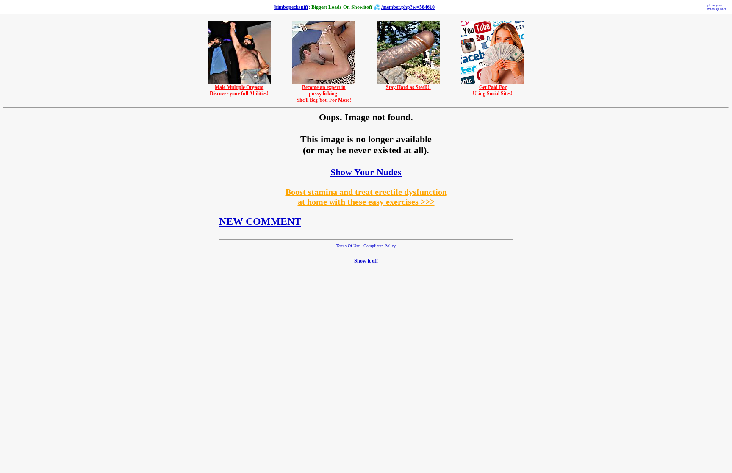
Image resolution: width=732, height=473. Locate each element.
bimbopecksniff (291, 7)
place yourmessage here (716, 7)
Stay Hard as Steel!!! (408, 87)
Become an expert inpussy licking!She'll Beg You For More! (324, 93)
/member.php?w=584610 (408, 7)
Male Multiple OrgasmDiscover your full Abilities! (239, 90)
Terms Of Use (348, 245)
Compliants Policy (379, 245)
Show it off (366, 261)
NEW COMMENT (260, 221)
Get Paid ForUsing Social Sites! (493, 90)
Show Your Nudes (366, 172)
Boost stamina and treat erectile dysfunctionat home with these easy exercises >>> (366, 196)
